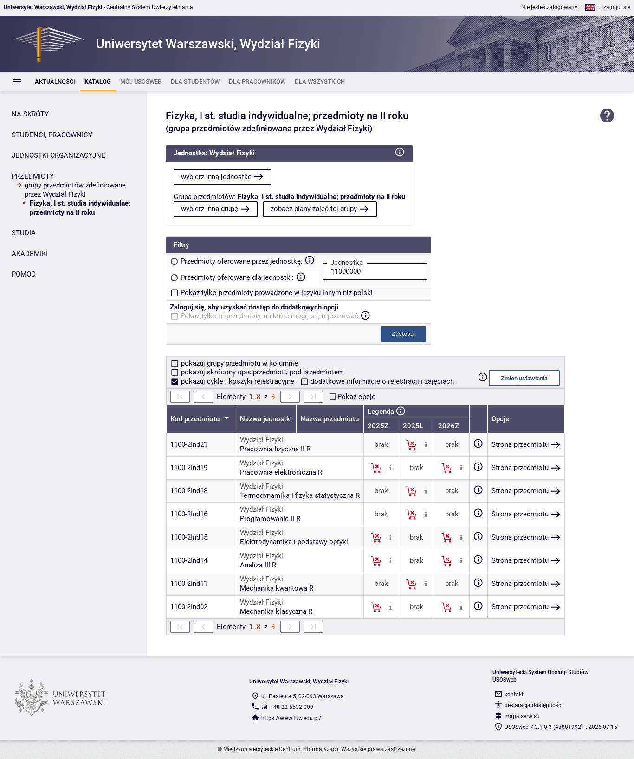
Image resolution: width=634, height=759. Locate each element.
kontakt (514, 694)
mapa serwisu (522, 716)
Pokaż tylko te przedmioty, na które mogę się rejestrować (269, 316)
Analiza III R (258, 565)
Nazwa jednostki (266, 419)
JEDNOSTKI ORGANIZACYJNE (58, 155)
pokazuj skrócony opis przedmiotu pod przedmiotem (261, 372)
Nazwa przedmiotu (329, 419)
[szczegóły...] (425, 444)
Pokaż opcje (356, 396)
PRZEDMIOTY (33, 176)
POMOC (24, 274)
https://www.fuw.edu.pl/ (291, 718)
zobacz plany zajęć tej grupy (314, 209)
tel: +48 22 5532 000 (287, 707)
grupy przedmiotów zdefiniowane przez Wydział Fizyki (75, 190)
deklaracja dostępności (534, 705)
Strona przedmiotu (520, 444)
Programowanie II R (270, 519)
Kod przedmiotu (195, 419)
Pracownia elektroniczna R (281, 472)
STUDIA (24, 233)
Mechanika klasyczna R (276, 611)
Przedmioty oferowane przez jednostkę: (241, 261)
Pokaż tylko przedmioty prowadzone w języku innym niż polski (277, 293)
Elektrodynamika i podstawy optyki (294, 542)
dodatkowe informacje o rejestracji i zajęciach (381, 381)
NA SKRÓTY (30, 114)
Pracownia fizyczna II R (275, 449)
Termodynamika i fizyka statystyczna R (300, 495)
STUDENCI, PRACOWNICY (52, 135)
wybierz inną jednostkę (216, 177)
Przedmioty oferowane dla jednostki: (237, 277)
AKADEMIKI (30, 254)
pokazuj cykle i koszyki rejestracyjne (237, 381)
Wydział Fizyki (232, 153)
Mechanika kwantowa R (276, 588)
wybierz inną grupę (209, 209)
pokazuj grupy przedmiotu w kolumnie (238, 363)
